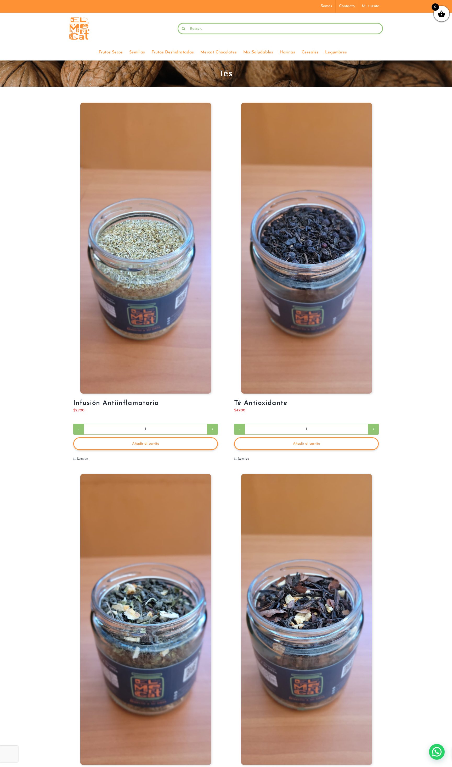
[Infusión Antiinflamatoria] (145, 248)
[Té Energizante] (306, 619)
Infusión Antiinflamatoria (116, 403)
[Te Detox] (145, 619)
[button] (437, 752)
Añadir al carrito (145, 444)
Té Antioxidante (260, 403)
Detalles (82, 459)
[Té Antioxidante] (306, 248)
